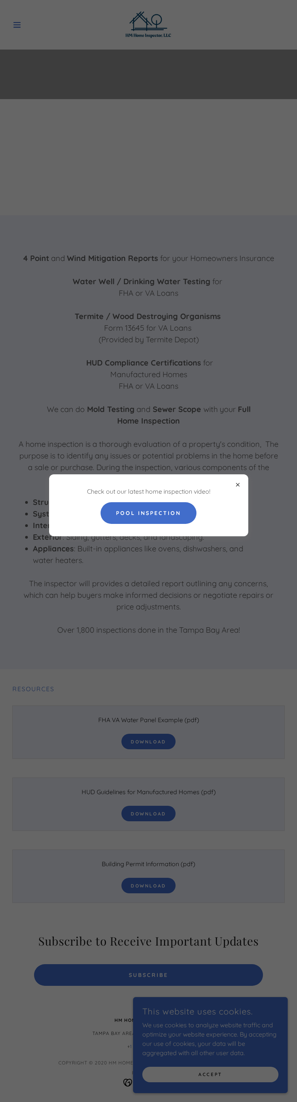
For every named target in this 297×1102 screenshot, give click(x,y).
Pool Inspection (148, 513)
